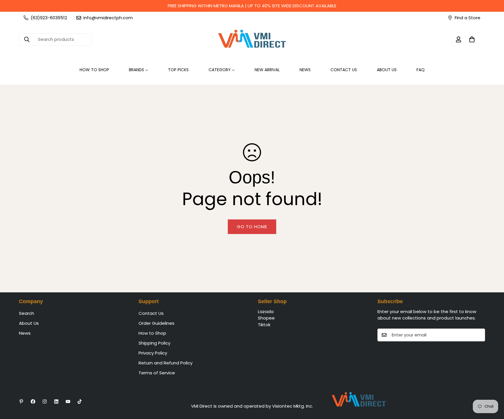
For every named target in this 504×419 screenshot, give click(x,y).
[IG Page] (44, 401)
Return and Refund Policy (165, 363)
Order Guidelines (156, 323)
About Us (29, 323)
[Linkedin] (56, 401)
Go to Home (252, 227)
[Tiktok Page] (79, 401)
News (25, 333)
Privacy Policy (153, 353)
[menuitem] (94, 70)
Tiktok (264, 325)
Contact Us (151, 313)
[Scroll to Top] (492, 387)
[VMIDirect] (252, 39)
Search (26, 313)
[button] (472, 39)
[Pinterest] (21, 401)
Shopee (266, 318)
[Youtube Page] (68, 401)
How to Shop (152, 333)
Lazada (266, 311)
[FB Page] (33, 401)
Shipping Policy (154, 343)
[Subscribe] (478, 335)
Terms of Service (157, 373)
